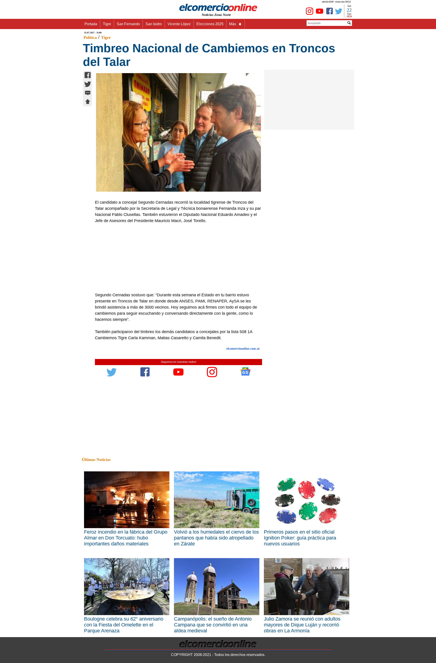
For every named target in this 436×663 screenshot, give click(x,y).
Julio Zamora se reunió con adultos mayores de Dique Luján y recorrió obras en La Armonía (302, 624)
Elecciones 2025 (209, 24)
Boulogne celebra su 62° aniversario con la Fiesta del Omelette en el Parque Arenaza (123, 624)
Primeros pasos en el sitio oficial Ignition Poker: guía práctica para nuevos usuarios (300, 538)
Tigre (107, 24)
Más (232, 24)
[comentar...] (87, 93)
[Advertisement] (176, 258)
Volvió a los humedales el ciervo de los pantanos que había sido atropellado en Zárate (216, 538)
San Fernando (128, 24)
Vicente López (179, 24)
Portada (90, 24)
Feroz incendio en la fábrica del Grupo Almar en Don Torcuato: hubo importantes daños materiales (125, 538)
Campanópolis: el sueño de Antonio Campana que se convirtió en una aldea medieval (213, 624)
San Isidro (154, 24)
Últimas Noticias (96, 459)
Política (90, 37)
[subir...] (87, 102)
